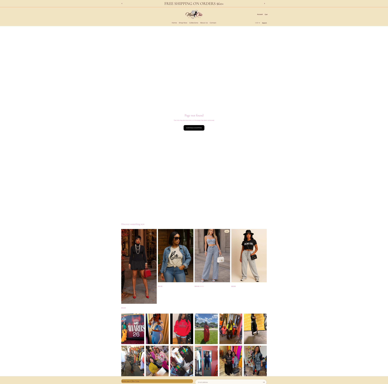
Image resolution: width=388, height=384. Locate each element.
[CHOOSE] (153, 300)
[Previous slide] (122, 3)
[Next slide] (264, 3)
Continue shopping (194, 128)
